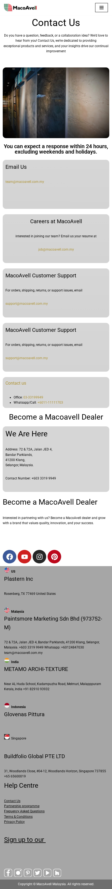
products (27, 46)
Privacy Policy (14, 822)
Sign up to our (25, 839)
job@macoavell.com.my (56, 249)
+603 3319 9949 (44, 478)
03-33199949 (33, 397)
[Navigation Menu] (101, 7)
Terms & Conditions (18, 817)
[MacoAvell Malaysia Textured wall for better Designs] (20, 7)
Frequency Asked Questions (24, 811)
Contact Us (12, 801)
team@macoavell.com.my (24, 182)
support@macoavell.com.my (26, 304)
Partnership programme (21, 806)
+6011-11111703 (50, 402)
